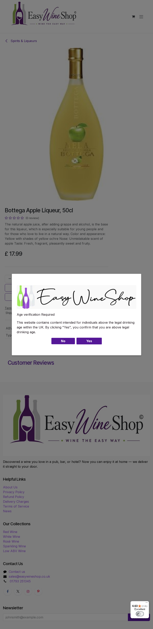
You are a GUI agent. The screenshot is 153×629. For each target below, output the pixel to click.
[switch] (140, 613)
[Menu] (146, 603)
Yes (89, 341)
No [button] (63, 341)
